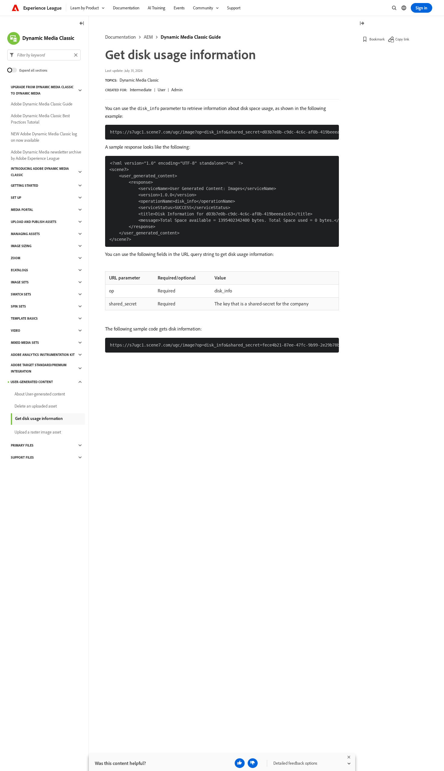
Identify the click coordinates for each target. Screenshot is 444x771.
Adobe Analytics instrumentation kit (43, 355)
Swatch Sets (21, 294)
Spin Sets (18, 306)
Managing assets (25, 234)
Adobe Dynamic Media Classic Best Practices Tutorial (40, 119)
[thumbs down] (253, 763)
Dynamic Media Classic (139, 80)
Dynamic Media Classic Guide (191, 37)
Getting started (24, 185)
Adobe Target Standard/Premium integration (38, 368)
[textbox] (44, 55)
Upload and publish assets (33, 222)
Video (15, 330)
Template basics (24, 318)
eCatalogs (19, 270)
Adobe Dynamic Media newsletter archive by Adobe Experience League (46, 155)
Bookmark (377, 39)
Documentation (120, 37)
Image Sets (20, 282)
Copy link (402, 39)
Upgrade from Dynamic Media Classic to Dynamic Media (42, 90)
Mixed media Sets (25, 342)
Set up (16, 197)
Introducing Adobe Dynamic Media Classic (40, 171)
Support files (22, 457)
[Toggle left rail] (81, 23)
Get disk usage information (39, 418)
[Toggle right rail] (361, 23)
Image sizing (21, 246)
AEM (148, 37)
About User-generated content (39, 394)
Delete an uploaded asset (35, 406)
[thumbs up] (240, 763)
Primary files (22, 445)
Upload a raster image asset (37, 432)
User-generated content (32, 382)
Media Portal (22, 210)
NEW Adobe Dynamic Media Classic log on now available (44, 137)
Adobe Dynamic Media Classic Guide (41, 104)
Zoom (15, 258)
